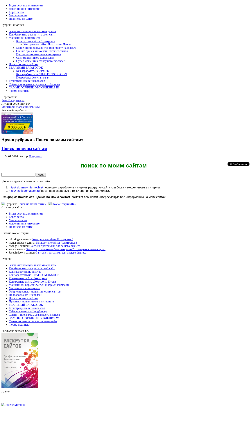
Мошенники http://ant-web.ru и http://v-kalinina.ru (46, 47)
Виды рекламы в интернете (26, 213)
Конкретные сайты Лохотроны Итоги (47, 44)
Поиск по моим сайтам (23, 64)
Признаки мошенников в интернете (38, 54)
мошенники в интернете (24, 223)
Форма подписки (19, 90)
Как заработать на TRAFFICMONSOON (41, 74)
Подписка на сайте (21, 226)
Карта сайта (16, 216)
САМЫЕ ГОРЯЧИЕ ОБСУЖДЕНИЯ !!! (34, 87)
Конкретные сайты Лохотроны (35, 41)
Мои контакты (18, 220)
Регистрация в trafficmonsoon (27, 80)
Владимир (35, 156)
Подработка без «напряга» (32, 77)
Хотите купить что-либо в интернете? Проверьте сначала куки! (65, 249)
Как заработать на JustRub (32, 70)
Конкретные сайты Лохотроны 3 (52, 239)
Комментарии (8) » (64, 204)
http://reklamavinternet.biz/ (26, 187)
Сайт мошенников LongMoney (35, 57)
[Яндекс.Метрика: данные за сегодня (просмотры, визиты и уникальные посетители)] (13, 404)
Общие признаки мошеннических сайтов (42, 51)
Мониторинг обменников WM (20, 106)
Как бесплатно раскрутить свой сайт (32, 34)
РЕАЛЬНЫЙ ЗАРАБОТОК (26, 67)
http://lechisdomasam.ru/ (24, 190)
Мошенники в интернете (24, 37)
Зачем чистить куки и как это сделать (32, 31)
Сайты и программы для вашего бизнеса (34, 84)
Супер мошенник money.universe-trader (40, 61)
